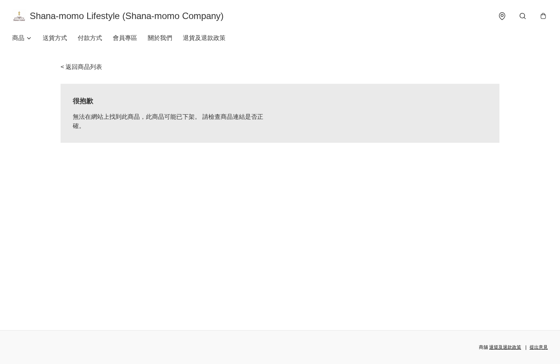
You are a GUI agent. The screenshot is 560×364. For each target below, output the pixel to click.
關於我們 (160, 38)
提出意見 (539, 347)
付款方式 (90, 38)
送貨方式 (55, 38)
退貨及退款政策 (204, 38)
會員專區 (125, 38)
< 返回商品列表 (81, 67)
